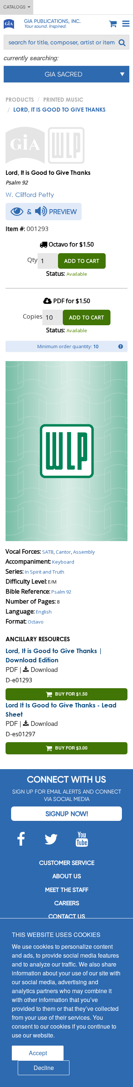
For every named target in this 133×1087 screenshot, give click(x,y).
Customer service (66, 862)
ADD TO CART (81, 260)
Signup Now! (66, 814)
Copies (32, 316)
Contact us (66, 916)
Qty (32, 259)
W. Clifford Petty (30, 194)
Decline (44, 1067)
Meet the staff (66, 889)
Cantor (63, 551)
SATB (48, 551)
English (44, 611)
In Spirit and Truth (44, 571)
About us (66, 876)
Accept (38, 1053)
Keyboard (63, 561)
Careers (66, 903)
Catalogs (15, 7)
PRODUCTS (20, 99)
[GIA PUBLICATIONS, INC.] (8, 22)
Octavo (36, 621)
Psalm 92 (61, 591)
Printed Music (63, 99)
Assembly (84, 551)
